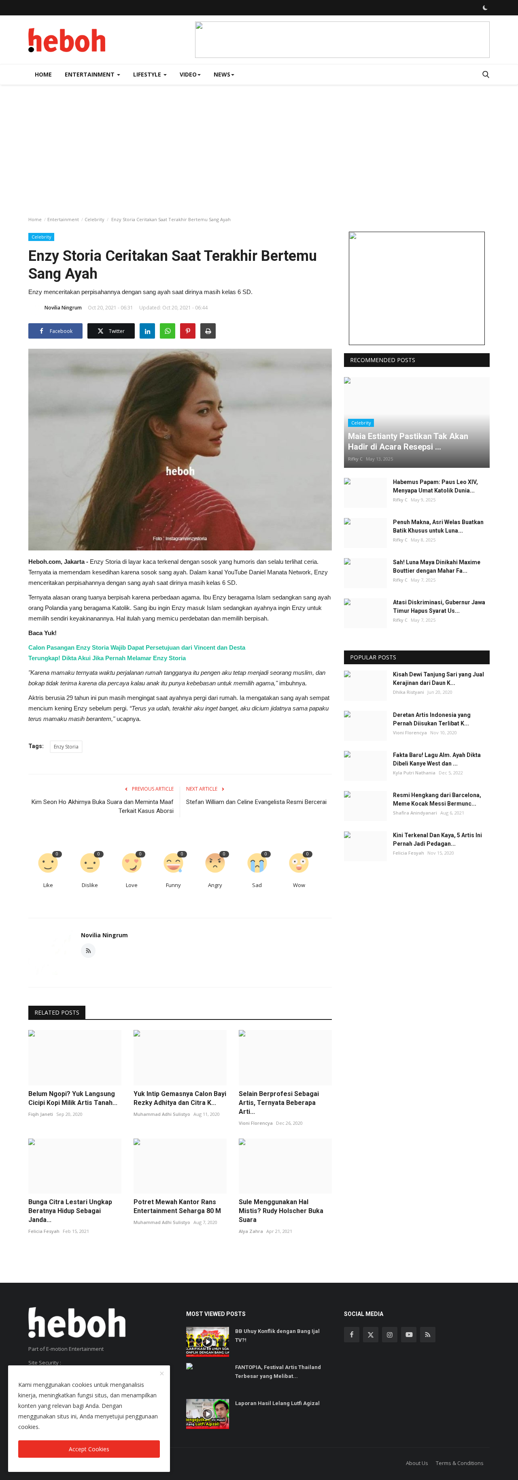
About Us (417, 1463)
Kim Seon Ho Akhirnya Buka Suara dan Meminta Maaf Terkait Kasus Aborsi (103, 806)
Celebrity (94, 219)
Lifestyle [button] (148, 74)
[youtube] (408, 1334)
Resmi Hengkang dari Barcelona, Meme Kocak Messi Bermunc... (437, 799)
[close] (162, 1373)
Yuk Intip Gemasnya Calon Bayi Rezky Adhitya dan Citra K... (180, 1098)
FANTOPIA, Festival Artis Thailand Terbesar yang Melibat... (278, 1371)
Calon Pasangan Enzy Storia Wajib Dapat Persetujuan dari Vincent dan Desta (136, 647)
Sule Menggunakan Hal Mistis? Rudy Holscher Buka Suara (281, 1211)
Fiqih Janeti (40, 1114)
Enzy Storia (66, 746)
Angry (215, 885)
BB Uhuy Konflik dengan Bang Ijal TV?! (277, 1335)
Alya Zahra (251, 1231)
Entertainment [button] (90, 74)
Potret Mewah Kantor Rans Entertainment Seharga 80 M (177, 1206)
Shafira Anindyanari (415, 813)
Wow (299, 885)
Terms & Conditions (460, 1463)
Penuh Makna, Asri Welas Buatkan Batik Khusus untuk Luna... (438, 526)
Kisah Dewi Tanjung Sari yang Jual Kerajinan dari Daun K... (438, 679)
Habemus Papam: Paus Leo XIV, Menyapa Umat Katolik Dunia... (435, 486)
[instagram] (389, 1334)
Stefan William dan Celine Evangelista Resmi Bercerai (256, 802)
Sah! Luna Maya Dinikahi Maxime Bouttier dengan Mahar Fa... (436, 566)
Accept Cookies (89, 1449)
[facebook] (351, 1334)
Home (43, 74)
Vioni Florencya (256, 1123)
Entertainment (63, 219)
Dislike (90, 885)
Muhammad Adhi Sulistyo (162, 1114)
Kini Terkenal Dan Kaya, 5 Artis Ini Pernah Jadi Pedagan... (437, 839)
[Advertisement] (259, 145)
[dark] (485, 8)
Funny (173, 885)
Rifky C (355, 459)
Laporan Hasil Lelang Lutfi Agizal (277, 1403)
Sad (257, 885)
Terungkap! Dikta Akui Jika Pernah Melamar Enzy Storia (107, 658)
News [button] (222, 74)
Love (132, 885)
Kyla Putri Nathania (414, 773)
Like (48, 885)
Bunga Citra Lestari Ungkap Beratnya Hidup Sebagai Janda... (70, 1211)
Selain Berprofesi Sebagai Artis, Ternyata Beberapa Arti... (279, 1102)
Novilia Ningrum (63, 307)
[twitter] (370, 1334)
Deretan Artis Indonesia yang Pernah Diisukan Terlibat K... (432, 719)
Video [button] (188, 74)
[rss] (427, 1334)
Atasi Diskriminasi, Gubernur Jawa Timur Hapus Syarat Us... (439, 606)
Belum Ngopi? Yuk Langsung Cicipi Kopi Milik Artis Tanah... (72, 1098)
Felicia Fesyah (43, 1231)
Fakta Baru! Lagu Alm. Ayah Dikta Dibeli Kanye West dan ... (437, 759)
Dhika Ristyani (408, 692)
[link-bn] (342, 39)
